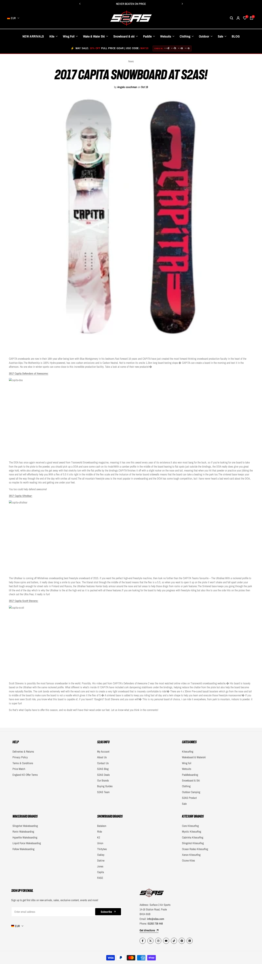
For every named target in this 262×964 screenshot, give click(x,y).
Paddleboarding (190, 775)
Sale (184, 804)
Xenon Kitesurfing (191, 855)
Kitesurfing (187, 751)
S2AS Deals (103, 775)
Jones (100, 866)
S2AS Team (103, 792)
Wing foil (186, 763)
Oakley (100, 855)
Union (100, 843)
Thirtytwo (102, 849)
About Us (102, 757)
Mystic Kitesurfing (191, 831)
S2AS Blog (103, 769)
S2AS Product (189, 798)
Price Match (18, 769)
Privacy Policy (20, 757)
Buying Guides (105, 786)
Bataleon (101, 826)
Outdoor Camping (191, 792)
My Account (103, 751)
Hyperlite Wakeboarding (24, 837)
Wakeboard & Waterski (194, 757)
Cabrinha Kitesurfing (192, 837)
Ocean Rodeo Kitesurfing (195, 849)
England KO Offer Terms (25, 775)
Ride (99, 831)
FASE (100, 878)
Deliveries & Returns (23, 751)
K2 (98, 837)
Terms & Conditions (22, 763)
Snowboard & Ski (191, 780)
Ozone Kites (188, 860)
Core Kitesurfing (190, 826)
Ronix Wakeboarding (23, 831)
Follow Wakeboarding (23, 849)
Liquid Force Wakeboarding (26, 843)
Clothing (186, 786)
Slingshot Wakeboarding (25, 826)
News (131, 61)
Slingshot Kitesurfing (193, 843)
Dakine (100, 860)
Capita (100, 872)
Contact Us (103, 763)
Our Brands (103, 780)
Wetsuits (186, 769)
